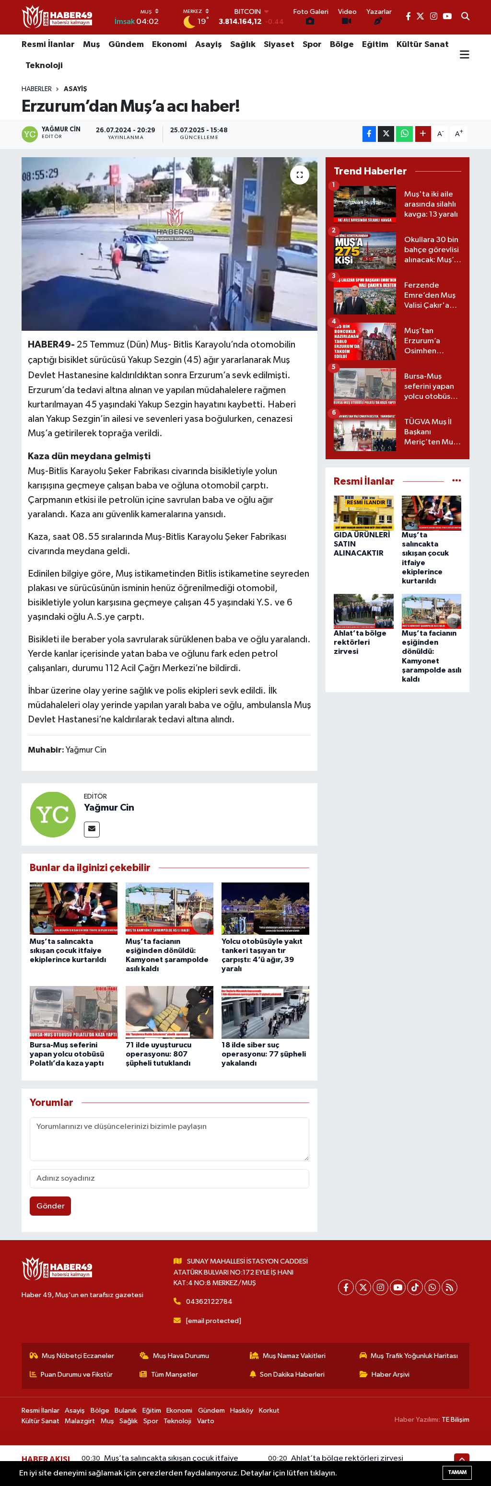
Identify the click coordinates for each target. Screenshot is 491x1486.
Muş (91, 44)
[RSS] (449, 1287)
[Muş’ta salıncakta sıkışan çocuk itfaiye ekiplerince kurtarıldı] (73, 909)
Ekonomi (169, 44)
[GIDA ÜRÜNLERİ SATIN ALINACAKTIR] (364, 513)
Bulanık (126, 1410)
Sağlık (243, 44)
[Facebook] (346, 1287)
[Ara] (465, 17)
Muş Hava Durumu (181, 1355)
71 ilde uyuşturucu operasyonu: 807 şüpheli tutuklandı (158, 1054)
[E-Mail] (92, 829)
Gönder (50, 1206)
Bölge (342, 44)
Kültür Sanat (423, 44)
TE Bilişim (455, 1419)
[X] (363, 1287)
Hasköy (241, 1410)
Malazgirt (80, 1421)
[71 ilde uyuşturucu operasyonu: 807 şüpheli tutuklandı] (169, 1012)
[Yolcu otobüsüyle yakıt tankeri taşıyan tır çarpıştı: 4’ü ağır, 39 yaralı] (265, 909)
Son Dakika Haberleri (292, 1374)
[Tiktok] (415, 1287)
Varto (205, 1421)
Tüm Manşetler (174, 1374)
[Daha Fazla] (423, 134)
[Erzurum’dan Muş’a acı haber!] (169, 244)
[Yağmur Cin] (53, 814)
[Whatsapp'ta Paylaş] (404, 134)
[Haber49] (58, 17)
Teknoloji (44, 65)
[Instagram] (380, 1287)
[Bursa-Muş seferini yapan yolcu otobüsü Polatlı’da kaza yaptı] (73, 1012)
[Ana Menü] (464, 55)
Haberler (37, 89)
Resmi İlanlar (48, 44)
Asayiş (208, 44)
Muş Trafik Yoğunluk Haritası (414, 1355)
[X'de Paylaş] (386, 134)
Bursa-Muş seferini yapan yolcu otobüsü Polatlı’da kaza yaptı (67, 1054)
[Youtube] (398, 1287)
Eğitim (375, 44)
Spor (312, 44)
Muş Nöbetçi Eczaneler (78, 1355)
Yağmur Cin (109, 808)
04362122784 (209, 1301)
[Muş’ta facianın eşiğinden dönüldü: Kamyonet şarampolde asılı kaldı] (169, 909)
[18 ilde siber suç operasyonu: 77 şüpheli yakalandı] (265, 1012)
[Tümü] (456, 481)
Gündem (126, 44)
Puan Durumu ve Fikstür (77, 1374)
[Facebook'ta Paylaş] (369, 134)
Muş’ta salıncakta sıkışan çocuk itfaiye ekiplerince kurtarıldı (68, 951)
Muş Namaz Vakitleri (294, 1355)
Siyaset (279, 44)
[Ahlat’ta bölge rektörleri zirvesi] (364, 611)
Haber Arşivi (390, 1374)
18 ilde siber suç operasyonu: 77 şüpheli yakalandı (264, 1054)
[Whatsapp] (432, 1287)
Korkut (269, 1410)
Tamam (457, 1472)
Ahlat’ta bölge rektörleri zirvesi (360, 642)
